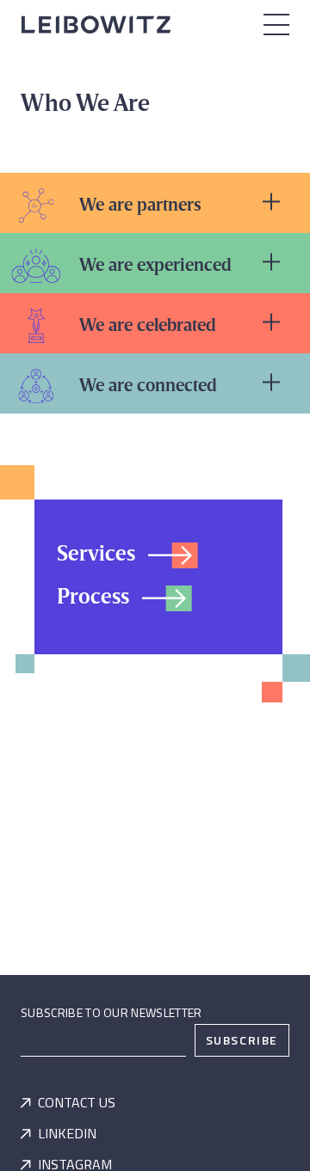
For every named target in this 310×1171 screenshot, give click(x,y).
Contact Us (76, 1102)
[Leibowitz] (99, 23)
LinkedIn (67, 1133)
